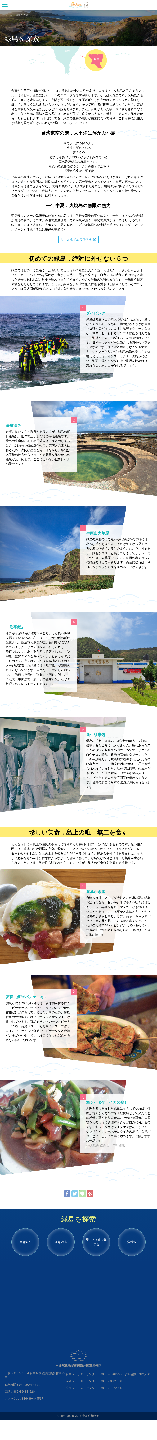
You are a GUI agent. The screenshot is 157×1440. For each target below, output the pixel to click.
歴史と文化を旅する (96, 1242)
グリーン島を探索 (78, 4)
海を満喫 (61, 1242)
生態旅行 (25, 1242)
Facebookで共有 (67, 1193)
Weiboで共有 (90, 1193)
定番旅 (131, 1242)
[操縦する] (5, 5)
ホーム (8, 15)
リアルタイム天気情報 (76, 239)
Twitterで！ (74, 1193)
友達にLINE (82, 1193)
